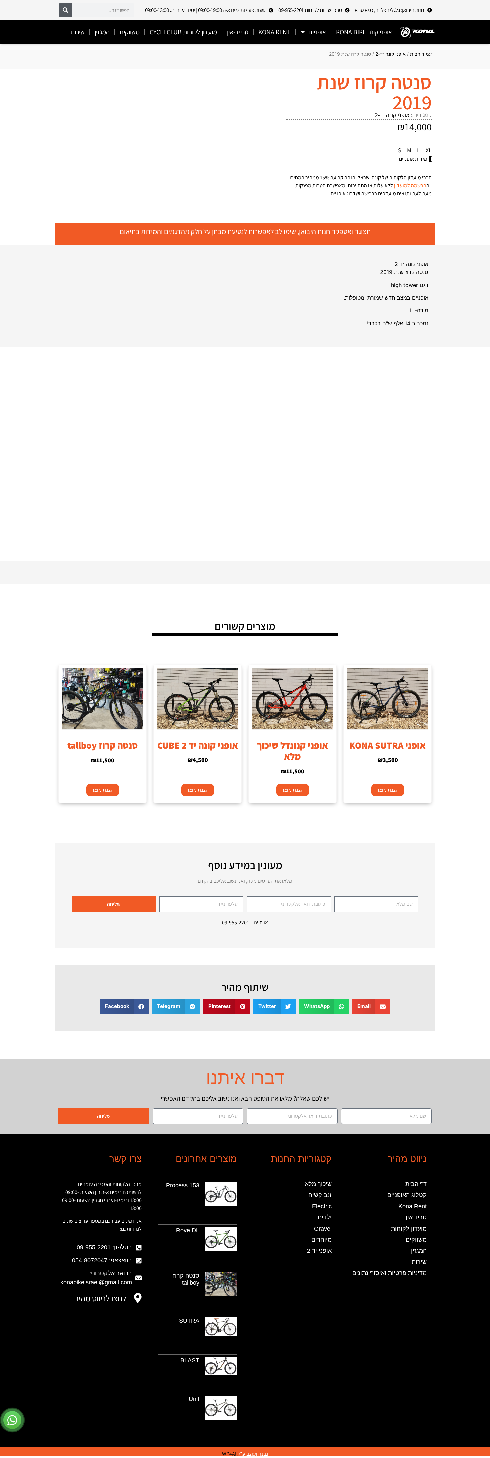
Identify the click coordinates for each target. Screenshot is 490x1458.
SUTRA (189, 1320)
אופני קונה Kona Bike (364, 32)
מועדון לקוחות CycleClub (183, 32)
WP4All (230, 1453)
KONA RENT (274, 32)
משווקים (130, 32)
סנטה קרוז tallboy (186, 1279)
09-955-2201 (235, 922)
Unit (194, 1399)
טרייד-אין (237, 32)
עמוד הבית (421, 54)
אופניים (317, 32)
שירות (78, 32)
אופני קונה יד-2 (390, 54)
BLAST (189, 1360)
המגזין (102, 32)
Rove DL (187, 1230)
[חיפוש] (65, 10)
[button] (371, 1006)
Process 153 (182, 1185)
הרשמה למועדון (410, 185)
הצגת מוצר (388, 789)
